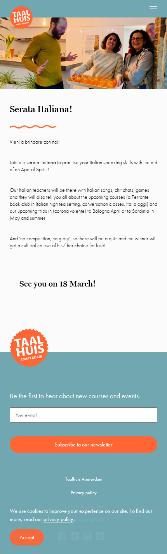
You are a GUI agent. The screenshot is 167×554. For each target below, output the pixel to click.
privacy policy (58, 519)
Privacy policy (84, 493)
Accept (26, 537)
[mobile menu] (153, 8)
